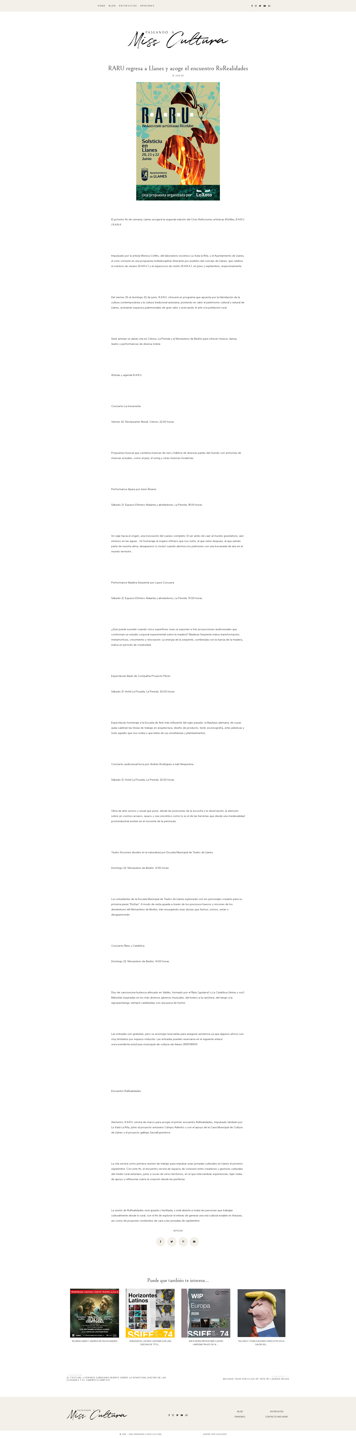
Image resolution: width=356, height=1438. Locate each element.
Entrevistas (128, 6)
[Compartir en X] (172, 1241)
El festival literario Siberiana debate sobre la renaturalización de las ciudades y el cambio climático (116, 1378)
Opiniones (147, 6)
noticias (178, 1231)
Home (102, 6)
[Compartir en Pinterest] (183, 1241)
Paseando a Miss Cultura (148, 1434)
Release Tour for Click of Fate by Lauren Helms (256, 1379)
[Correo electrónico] (194, 1241)
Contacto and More (277, 1417)
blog (112, 6)
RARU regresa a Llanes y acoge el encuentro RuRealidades (178, 68)
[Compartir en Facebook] (160, 1241)
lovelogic (221, 1434)
